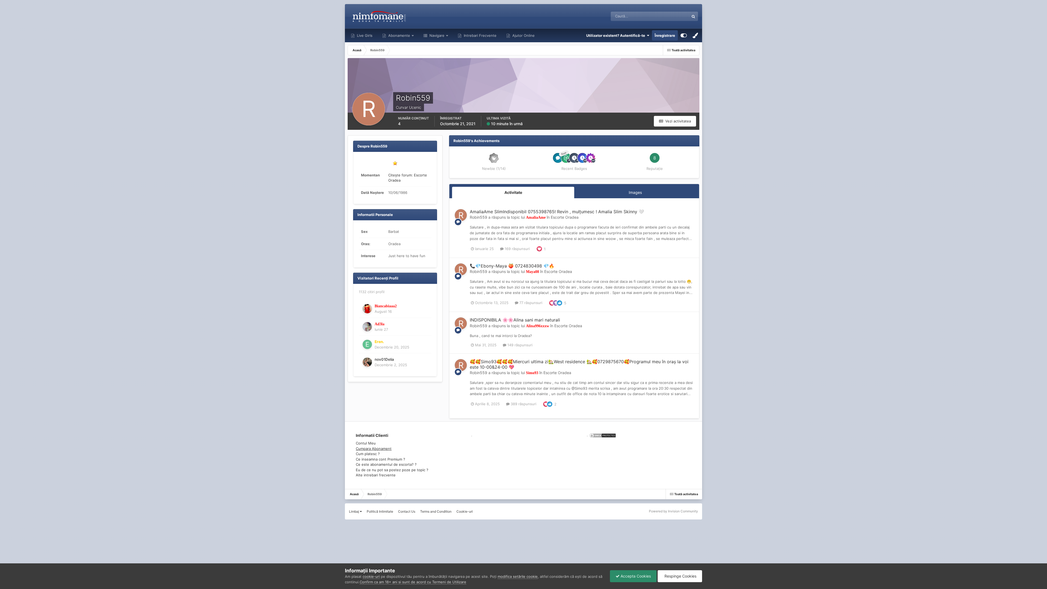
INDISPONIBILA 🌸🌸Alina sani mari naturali (515, 320)
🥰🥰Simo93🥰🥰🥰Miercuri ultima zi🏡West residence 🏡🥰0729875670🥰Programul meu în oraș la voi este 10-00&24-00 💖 (579, 364)
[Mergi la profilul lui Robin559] (461, 215)
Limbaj (354, 511)
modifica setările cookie (518, 576)
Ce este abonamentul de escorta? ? (386, 464)
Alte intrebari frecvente (376, 475)
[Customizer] (684, 35)
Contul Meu (366, 443)
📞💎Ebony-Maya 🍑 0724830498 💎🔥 (512, 266)
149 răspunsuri (519, 345)
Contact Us (406, 511)
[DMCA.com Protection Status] (602, 435)
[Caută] (693, 16)
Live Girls (364, 35)
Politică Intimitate (380, 511)
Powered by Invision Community (673, 511)
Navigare (436, 35)
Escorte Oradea (565, 217)
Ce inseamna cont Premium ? (380, 459)
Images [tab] (635, 192)
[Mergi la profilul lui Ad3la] (367, 326)
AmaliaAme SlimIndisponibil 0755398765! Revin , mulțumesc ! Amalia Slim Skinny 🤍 (557, 211)
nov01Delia (384, 359)
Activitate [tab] (513, 192)
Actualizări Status (667, 16)
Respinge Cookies (679, 576)
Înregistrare (665, 35)
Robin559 (478, 217)
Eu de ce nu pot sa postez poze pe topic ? (392, 470)
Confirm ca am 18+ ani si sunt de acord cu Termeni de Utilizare (413, 582)
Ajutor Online (523, 35)
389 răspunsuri (523, 404)
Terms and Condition (436, 511)
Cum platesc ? (368, 454)
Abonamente (398, 35)
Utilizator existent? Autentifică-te (616, 35)
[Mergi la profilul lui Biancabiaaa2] (367, 308)
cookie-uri (371, 576)
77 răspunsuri (530, 302)
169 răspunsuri (517, 249)
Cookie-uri (464, 511)
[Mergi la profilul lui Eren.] (367, 344)
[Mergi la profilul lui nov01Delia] (367, 362)
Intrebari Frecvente (480, 35)
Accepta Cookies (635, 576)
